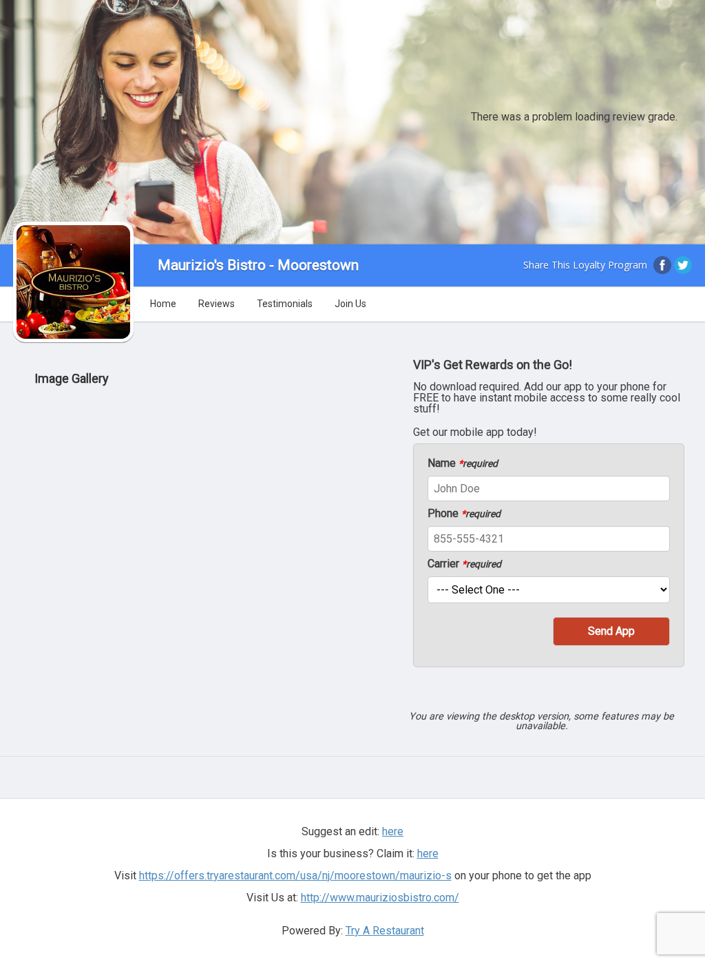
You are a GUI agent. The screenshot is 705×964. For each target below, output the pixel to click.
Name (463, 463)
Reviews (216, 303)
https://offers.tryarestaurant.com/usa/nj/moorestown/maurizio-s (295, 875)
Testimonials (285, 303)
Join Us (350, 303)
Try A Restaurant (385, 930)
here (428, 853)
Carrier (464, 563)
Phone (464, 513)
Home (163, 303)
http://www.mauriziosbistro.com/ (380, 897)
